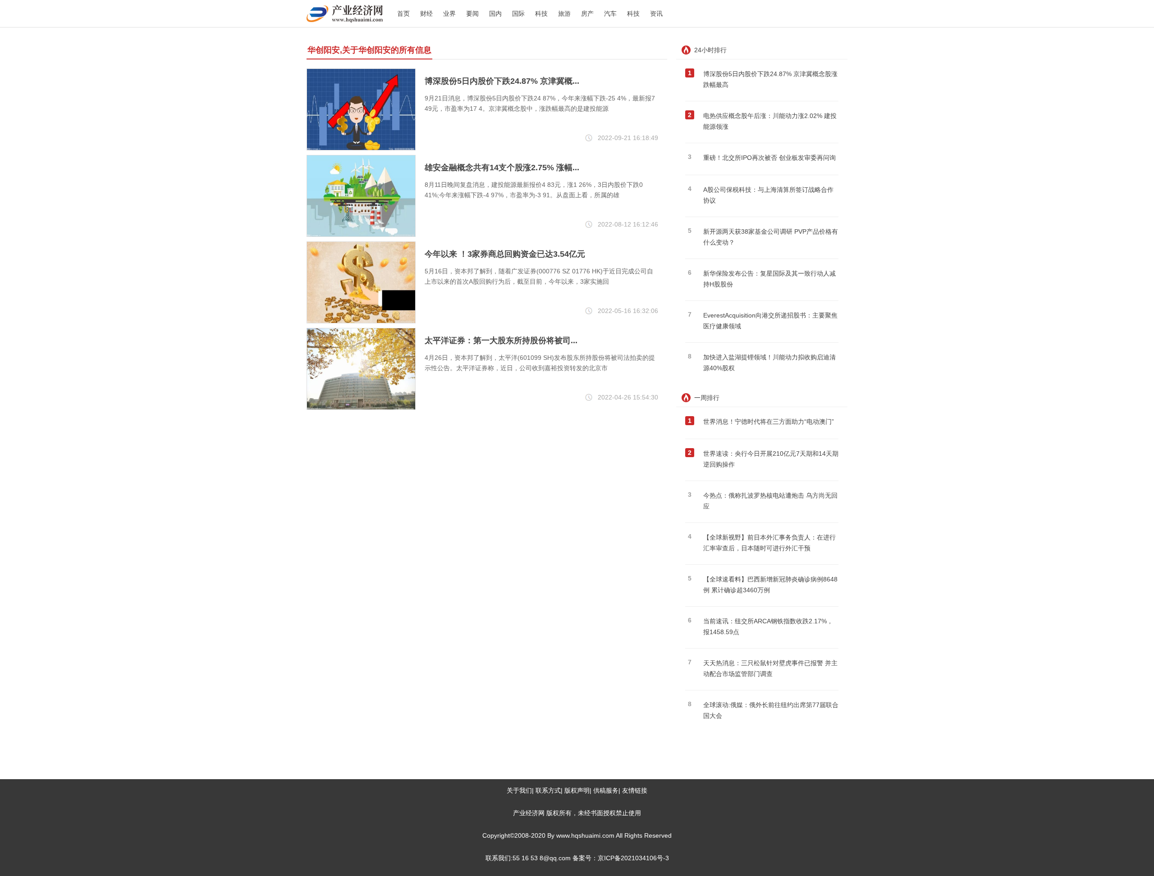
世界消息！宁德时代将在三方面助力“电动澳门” (768, 421)
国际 (518, 13)
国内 (495, 13)
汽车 (610, 13)
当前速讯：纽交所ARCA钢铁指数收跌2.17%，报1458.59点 (768, 626)
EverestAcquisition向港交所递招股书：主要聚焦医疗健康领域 (770, 321)
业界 (449, 13)
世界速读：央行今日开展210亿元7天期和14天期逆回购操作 (770, 459)
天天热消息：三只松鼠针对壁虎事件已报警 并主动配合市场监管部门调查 (770, 668)
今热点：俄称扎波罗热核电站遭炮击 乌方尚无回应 (770, 501)
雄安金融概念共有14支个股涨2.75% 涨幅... (502, 167)
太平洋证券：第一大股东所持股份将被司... (501, 340)
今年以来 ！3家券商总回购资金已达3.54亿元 (505, 254)
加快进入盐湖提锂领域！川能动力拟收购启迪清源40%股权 (769, 363)
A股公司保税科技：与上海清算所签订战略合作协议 (768, 195)
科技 (541, 13)
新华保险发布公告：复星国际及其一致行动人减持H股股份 (769, 279)
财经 (426, 13)
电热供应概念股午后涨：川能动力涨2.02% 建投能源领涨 (770, 121)
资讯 (656, 13)
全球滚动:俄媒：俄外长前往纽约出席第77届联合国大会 (770, 710)
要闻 (472, 13)
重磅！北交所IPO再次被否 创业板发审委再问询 (769, 157)
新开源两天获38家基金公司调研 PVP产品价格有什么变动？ (770, 237)
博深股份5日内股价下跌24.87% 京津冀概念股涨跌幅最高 (770, 79)
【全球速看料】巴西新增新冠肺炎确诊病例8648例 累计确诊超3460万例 (770, 585)
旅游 (564, 13)
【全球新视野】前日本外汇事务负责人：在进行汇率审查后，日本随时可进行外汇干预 (769, 543)
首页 (403, 13)
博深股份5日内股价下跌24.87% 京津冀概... (502, 81)
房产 (587, 13)
